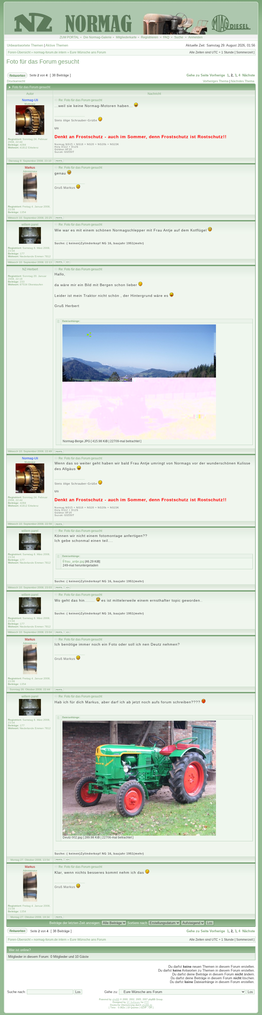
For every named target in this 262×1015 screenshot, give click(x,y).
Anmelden (195, 37)
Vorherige (217, 75)
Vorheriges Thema (215, 81)
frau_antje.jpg (74, 561)
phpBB (115, 999)
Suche (178, 37)
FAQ (166, 37)
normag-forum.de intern (50, 52)
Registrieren (149, 37)
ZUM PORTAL (69, 37)
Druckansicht (16, 81)
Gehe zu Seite (198, 75)
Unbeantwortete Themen (25, 45)
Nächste (248, 75)
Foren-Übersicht (19, 52)
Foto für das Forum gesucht (42, 61)
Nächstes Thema (242, 81)
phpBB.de (147, 1005)
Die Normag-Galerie (97, 37)
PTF (146, 1002)
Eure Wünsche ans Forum (88, 52)
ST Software (133, 1002)
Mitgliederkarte (126, 37)
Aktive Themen (57, 45)
